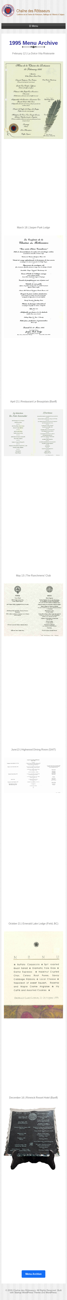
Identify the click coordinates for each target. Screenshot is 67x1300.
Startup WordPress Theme (27, 1292)
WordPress (51, 1292)
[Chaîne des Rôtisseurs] (33, 15)
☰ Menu (33, 26)
